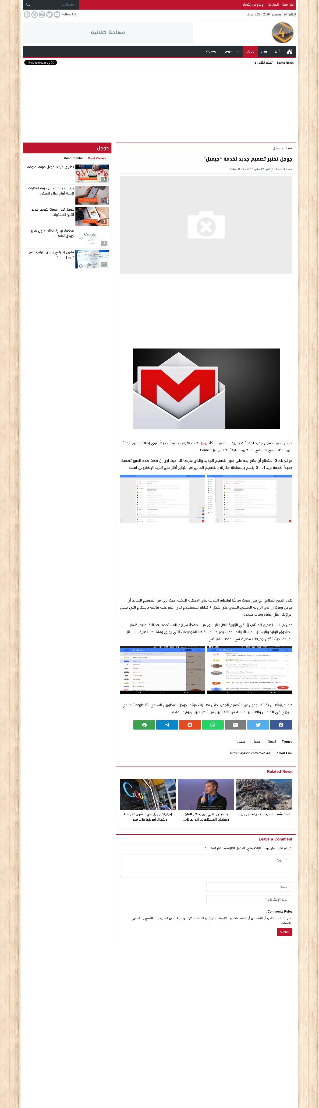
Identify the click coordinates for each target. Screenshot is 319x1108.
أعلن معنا (288, 4)
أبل (277, 51)
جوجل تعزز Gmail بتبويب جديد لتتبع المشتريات (53, 212)
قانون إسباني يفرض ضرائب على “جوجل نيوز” (51, 254)
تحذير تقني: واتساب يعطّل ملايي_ (250, 63)
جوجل (250, 51)
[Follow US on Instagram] (41, 14)
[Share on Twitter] (258, 725)
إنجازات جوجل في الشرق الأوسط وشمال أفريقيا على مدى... (148, 816)
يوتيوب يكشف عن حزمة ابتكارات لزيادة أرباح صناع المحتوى (51, 191)
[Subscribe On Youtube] (56, 14)
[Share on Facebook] (281, 725)
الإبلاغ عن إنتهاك (253, 4)
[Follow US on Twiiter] (49, 14)
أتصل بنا (273, 4)
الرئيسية (289, 51)
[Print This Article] (144, 725)
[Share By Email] (235, 725)
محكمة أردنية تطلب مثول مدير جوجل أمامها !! (52, 233)
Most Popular (73, 158)
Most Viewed (97, 158)
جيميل (241, 742)
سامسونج (232, 51)
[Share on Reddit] (190, 725)
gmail (272, 742)
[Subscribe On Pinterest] (34, 14)
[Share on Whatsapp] (213, 725)
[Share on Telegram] (167, 725)
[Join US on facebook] (26, 14)
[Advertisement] (159, 104)
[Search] (28, 4)
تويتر (264, 51)
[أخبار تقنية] (244, 32)
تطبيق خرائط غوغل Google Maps (49, 167)
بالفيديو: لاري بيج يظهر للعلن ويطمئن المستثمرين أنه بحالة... (206, 816)
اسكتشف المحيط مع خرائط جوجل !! (264, 814)
